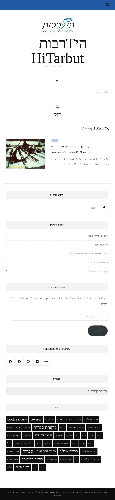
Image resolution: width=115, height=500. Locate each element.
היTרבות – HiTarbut (57, 50)
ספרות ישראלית (88, 451)
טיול (9, 443)
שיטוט (42, 467)
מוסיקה (47, 443)
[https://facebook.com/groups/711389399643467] (19, 361)
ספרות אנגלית (68, 451)
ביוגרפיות (27, 427)
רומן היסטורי (22, 467)
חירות (91, 435)
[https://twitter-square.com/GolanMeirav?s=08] (37, 361)
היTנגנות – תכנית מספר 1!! (70, 146)
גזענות (62, 427)
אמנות (78, 419)
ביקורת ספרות (45, 427)
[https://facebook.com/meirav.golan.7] (10, 361)
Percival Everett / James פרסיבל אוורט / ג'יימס (88, 254)
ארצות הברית (13, 427)
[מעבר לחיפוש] (107, 5)
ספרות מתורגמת (32, 459)
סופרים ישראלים (13, 451)
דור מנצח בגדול (101, 245)
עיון (76, 459)
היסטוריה (59, 435)
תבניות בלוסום (27, 492)
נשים (90, 443)
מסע (74, 443)
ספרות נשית (52, 459)
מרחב (82, 443)
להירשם (98, 331)
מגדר (38, 443)
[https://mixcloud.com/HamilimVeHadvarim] (46, 361)
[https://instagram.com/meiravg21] (28, 361)
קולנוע (9, 467)
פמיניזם (96, 459)
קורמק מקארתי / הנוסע (98, 236)
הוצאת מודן (27, 435)
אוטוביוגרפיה (49, 419)
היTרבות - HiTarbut (81, 492)
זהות (76, 435)
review (36, 419)
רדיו (54, 140)
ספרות (27, 451)
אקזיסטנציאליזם (91, 419)
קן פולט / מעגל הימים (99, 262)
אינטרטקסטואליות (64, 419)
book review (17, 419)
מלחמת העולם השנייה (61, 443)
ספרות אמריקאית (46, 451)
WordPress (57, 495)
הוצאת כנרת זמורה (13, 435)
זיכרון (84, 435)
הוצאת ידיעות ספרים (94, 427)
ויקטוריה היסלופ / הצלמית (97, 271)
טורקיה (99, 435)
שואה (35, 467)
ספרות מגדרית (12, 459)
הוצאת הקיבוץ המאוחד (76, 427)
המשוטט (69, 435)
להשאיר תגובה (57, 152)
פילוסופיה (85, 459)
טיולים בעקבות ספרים (24, 443)
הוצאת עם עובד (43, 435)
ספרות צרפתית (65, 459)
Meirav (83, 152)
